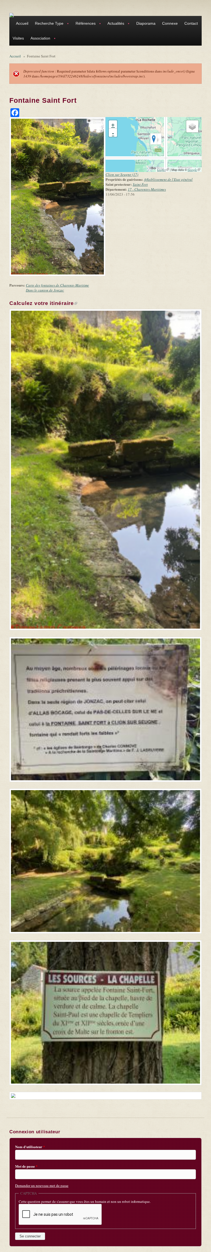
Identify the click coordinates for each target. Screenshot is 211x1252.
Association (38, 39)
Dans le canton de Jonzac (45, 290)
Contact (191, 23)
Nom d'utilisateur (30, 1146)
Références (84, 24)
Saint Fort (140, 184)
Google (194, 170)
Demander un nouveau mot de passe (41, 1185)
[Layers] (192, 126)
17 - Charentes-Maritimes (147, 189)
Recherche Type (47, 24)
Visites (18, 38)
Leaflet (163, 170)
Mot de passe (26, 1166)
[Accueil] (11, 14)
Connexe (170, 23)
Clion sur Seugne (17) (122, 174)
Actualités (114, 24)
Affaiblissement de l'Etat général (168, 179)
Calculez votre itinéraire (43, 303)
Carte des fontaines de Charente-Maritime (57, 285)
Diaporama (146, 23)
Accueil (22, 23)
